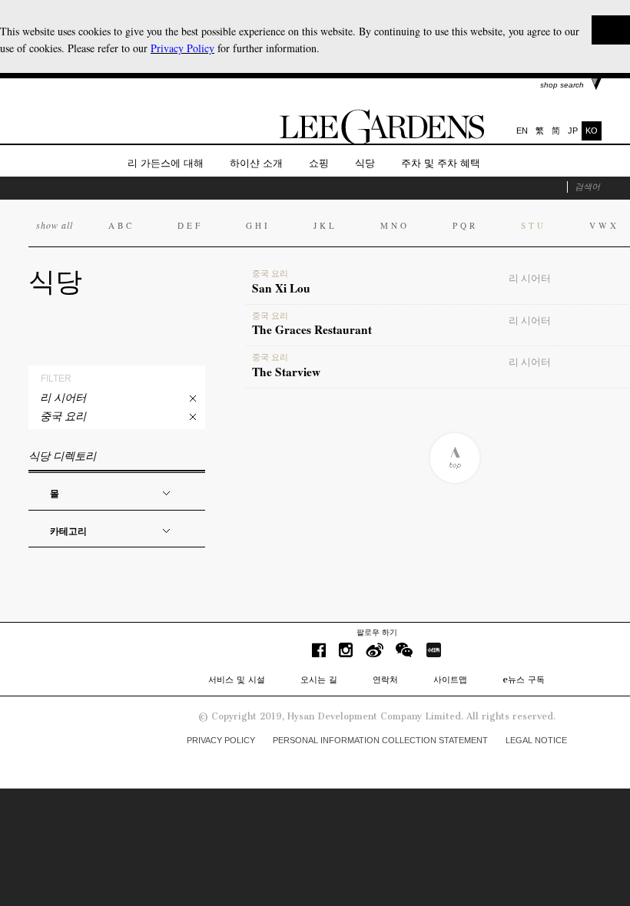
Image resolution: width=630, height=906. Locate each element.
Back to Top (454, 458)
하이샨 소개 (256, 163)
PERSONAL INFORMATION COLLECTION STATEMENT (380, 740)
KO (591, 130)
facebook (319, 650)
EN (522, 130)
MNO (395, 225)
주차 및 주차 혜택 (440, 163)
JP (573, 130)
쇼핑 (319, 163)
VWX (604, 225)
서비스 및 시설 (236, 679)
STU (533, 225)
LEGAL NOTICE (536, 740)
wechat (404, 650)
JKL (325, 225)
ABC (121, 225)
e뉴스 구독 (523, 679)
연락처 (385, 679)
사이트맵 (450, 679)
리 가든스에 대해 (166, 163)
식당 (365, 163)
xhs (433, 650)
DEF (190, 225)
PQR (465, 225)
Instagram (345, 650)
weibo (374, 650)
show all (54, 225)
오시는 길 (318, 679)
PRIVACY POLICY (221, 740)
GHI (258, 225)
